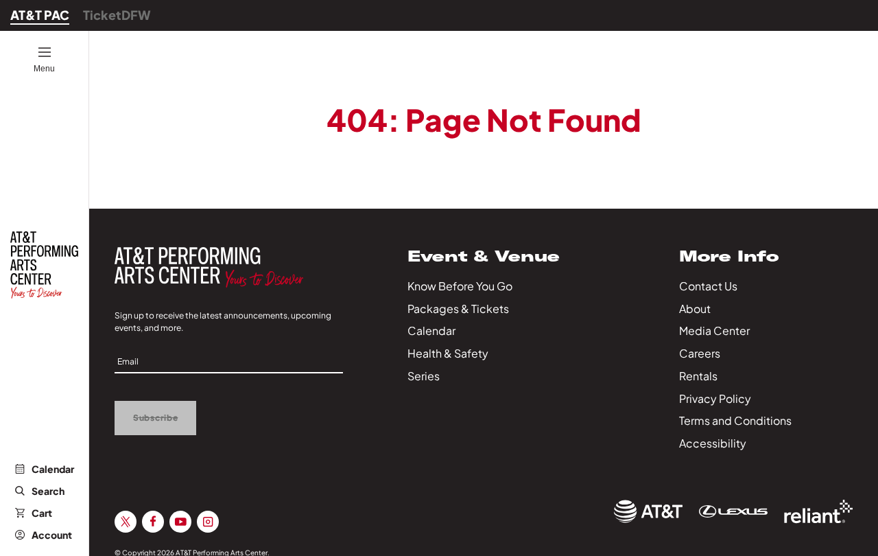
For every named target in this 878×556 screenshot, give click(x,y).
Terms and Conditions (735, 420)
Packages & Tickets (458, 308)
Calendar (53, 469)
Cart (42, 513)
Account (52, 535)
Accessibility (712, 443)
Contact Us (708, 286)
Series (423, 376)
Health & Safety (447, 353)
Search (48, 491)
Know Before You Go (459, 286)
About (695, 308)
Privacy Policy (715, 398)
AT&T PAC (39, 15)
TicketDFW (117, 15)
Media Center (714, 330)
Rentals (698, 376)
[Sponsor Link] (648, 511)
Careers (699, 353)
